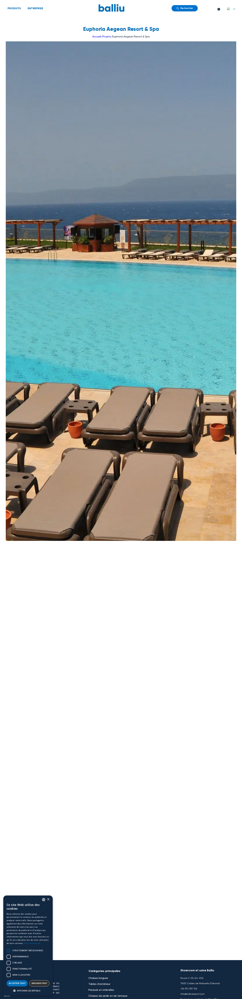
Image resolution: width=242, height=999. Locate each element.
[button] (28, 990)
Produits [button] (14, 8)
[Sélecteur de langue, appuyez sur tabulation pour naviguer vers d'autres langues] (231, 9)
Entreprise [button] (35, 8)
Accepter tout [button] (17, 983)
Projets (106, 36)
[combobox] (43, 899)
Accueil (96, 36)
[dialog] (28, 946)
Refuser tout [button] (39, 983)
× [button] (48, 899)
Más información (32, 943)
